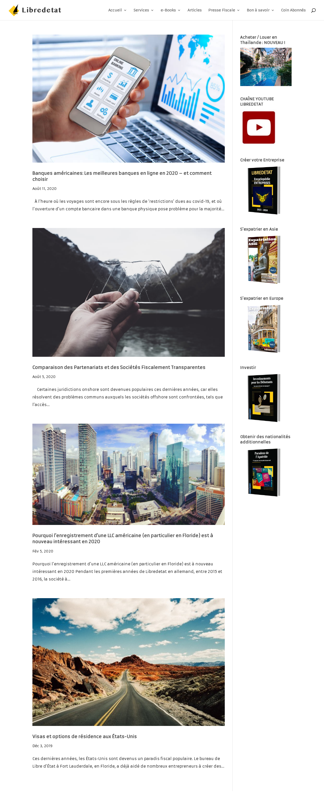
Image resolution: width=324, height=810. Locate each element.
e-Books (168, 10)
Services (141, 10)
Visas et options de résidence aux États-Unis (84, 736)
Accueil (115, 10)
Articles (195, 10)
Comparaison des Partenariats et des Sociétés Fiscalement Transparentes (119, 367)
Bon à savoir (258, 10)
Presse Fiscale (221, 10)
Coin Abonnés (293, 10)
